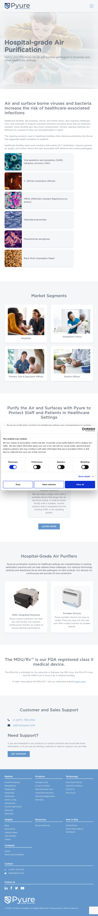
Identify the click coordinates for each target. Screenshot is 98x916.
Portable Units (41, 782)
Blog (7, 825)
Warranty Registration (45, 796)
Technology (72, 777)
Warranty (39, 800)
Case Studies (10, 836)
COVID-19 (70, 789)
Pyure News (10, 829)
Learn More (49, 526)
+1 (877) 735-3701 (23, 720)
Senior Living (10, 800)
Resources (40, 820)
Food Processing (12, 782)
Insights (9, 820)
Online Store (71, 825)
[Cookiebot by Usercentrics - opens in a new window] (84, 429)
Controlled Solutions (44, 793)
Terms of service (70, 908)
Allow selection (49, 484)
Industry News (11, 832)
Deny (18, 484)
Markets (9, 777)
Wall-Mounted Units (44, 789)
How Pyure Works (74, 782)
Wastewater (10, 789)
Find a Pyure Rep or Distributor (74, 830)
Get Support (18, 754)
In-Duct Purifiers (42, 786)
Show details (84, 476)
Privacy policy (56, 908)
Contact (9, 864)
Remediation (10, 786)
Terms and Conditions (14, 855)
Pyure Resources (42, 825)
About (7, 851)
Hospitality (9, 793)
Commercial (10, 803)
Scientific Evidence (74, 786)
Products (40, 777)
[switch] (37, 467)
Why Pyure (71, 793)
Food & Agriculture (13, 807)
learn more (80, 682)
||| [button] (91, 6)
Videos (8, 839)
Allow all (80, 484)
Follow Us (10, 882)
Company (10, 845)
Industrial (9, 810)
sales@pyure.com (23, 725)
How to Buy (72, 820)
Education (9, 814)
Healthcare (9, 796)
